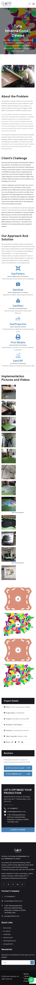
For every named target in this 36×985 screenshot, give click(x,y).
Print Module (18, 342)
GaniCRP (18, 360)
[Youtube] (17, 884)
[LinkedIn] (22, 742)
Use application (8, 944)
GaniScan (18, 289)
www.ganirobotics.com (11, 916)
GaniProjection (18, 324)
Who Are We (7, 928)
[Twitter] (15, 742)
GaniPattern (18, 273)
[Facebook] (12, 742)
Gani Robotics (11, 976)
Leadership (6, 934)
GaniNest (18, 305)
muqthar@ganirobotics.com (16, 811)
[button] (31, 980)
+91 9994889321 (12, 808)
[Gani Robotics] (18, 4)
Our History (6, 931)
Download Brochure (9, 941)
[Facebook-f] (4, 884)
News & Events (8, 937)
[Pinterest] (18, 742)
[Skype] (22, 884)
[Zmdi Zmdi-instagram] (13, 884)
